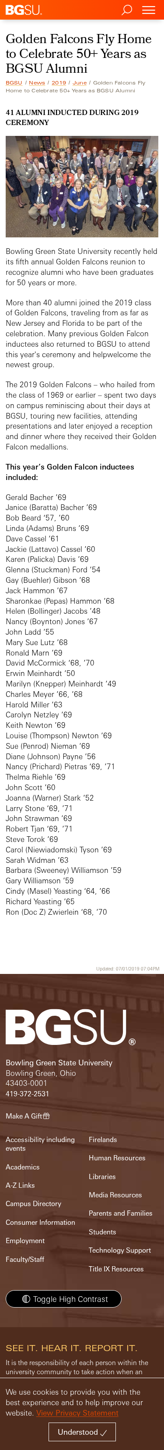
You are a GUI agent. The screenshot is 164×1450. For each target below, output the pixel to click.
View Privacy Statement (77, 1412)
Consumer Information (40, 1222)
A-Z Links (20, 1185)
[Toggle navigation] (148, 10)
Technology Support (120, 1250)
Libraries (102, 1177)
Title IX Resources (116, 1269)
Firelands (103, 1140)
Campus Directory (33, 1204)
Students (102, 1232)
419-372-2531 (27, 1094)
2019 (59, 83)
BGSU (14, 83)
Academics (23, 1167)
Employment (25, 1241)
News (37, 83)
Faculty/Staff (25, 1259)
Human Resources (117, 1158)
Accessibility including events (40, 1144)
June (80, 83)
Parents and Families (121, 1213)
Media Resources (115, 1195)
